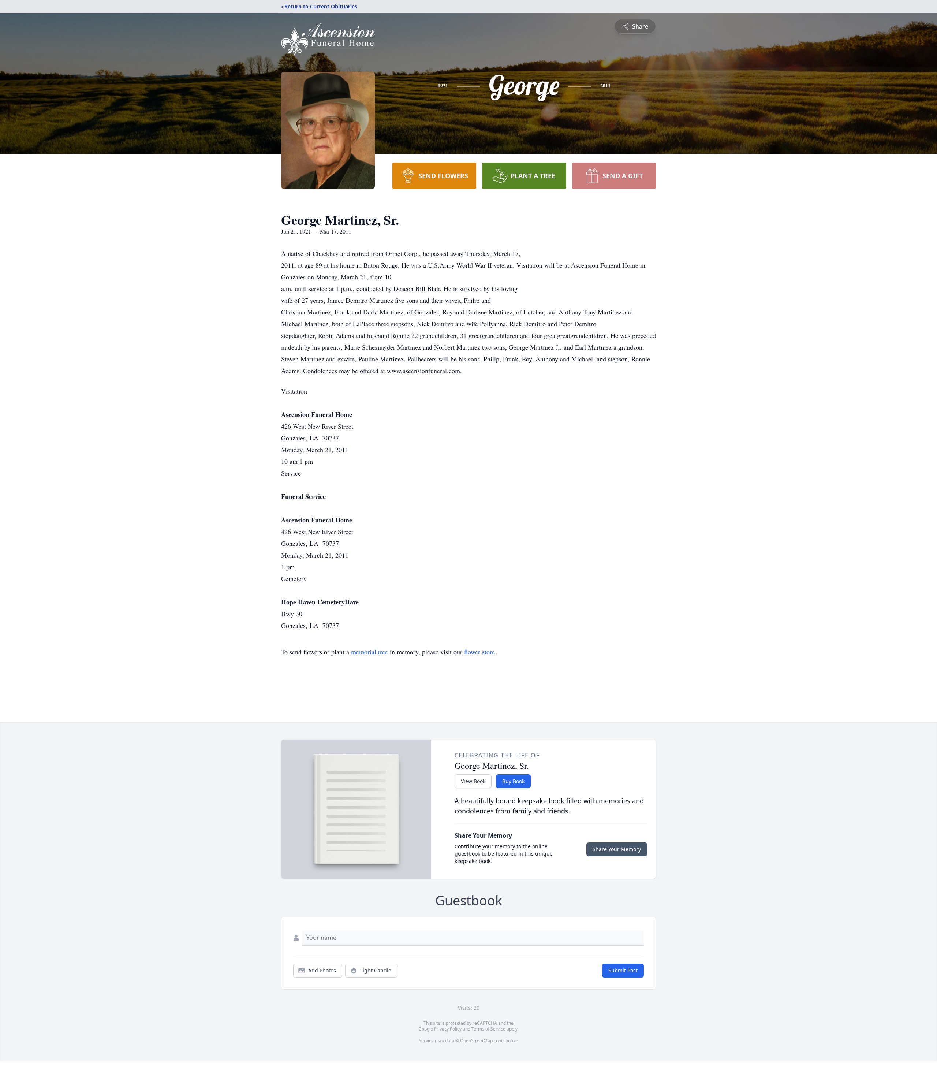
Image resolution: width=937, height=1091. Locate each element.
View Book (473, 781)
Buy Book (513, 781)
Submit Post (623, 970)
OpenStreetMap (476, 1041)
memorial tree (369, 651)
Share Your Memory (617, 849)
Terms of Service (488, 1029)
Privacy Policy (448, 1029)
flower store (479, 651)
